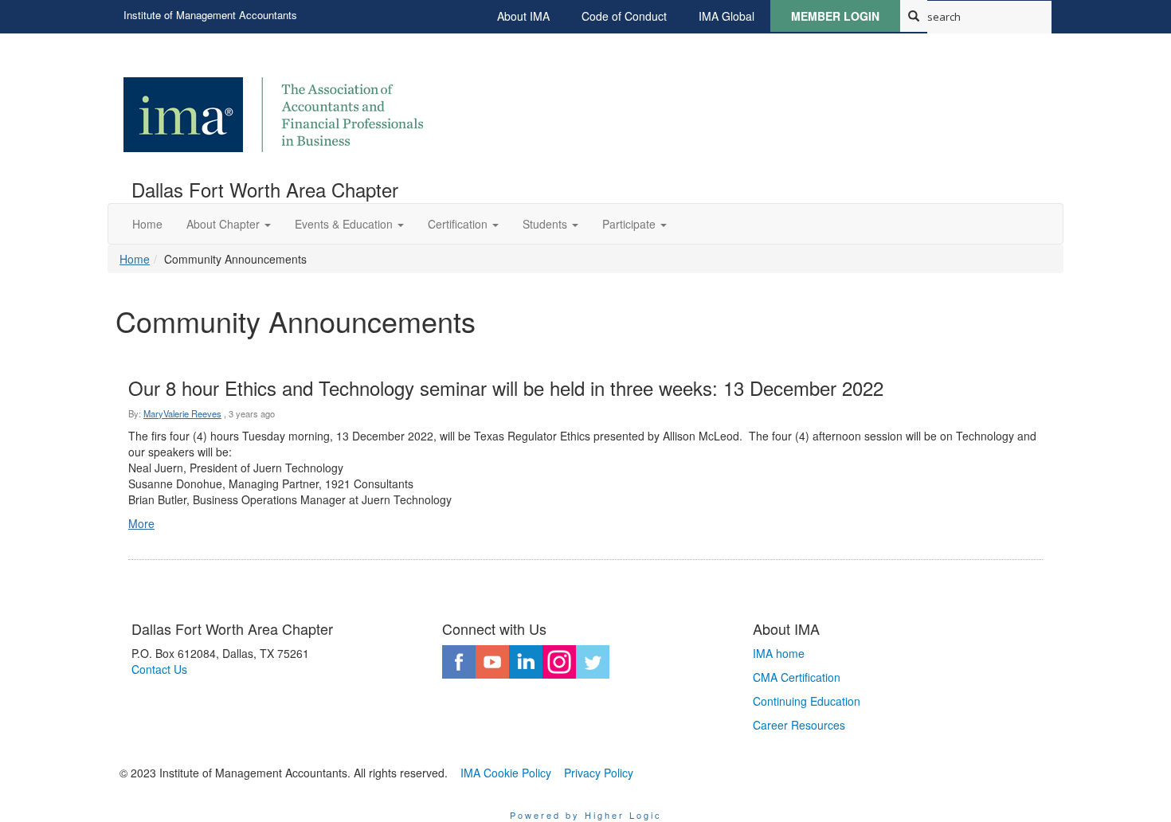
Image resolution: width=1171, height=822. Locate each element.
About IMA (523, 16)
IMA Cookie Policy (505, 773)
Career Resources (799, 725)
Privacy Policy (598, 773)
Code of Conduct (624, 16)
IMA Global (726, 16)
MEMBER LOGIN (835, 16)
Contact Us (159, 669)
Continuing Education (806, 701)
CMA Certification (796, 677)
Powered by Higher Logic (586, 814)
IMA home (779, 653)
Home (134, 259)
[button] (228, 224)
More (141, 523)
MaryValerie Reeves (182, 413)
